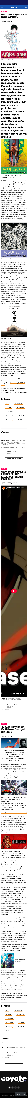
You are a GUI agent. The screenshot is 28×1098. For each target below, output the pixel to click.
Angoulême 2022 (20, 440)
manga (14, 446)
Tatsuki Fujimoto (20, 447)
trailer (13, 701)
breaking (14, 699)
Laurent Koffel (7, 483)
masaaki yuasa (22, 446)
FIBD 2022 (4, 446)
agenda (13, 440)
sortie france (5, 701)
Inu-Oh (9, 446)
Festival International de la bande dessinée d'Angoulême (13, 444)
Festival (4, 442)
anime (18, 698)
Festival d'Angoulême (13, 442)
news (3, 447)
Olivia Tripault (7, 21)
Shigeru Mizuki (10, 447)
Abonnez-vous (21, 1094)
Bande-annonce (6, 699)
